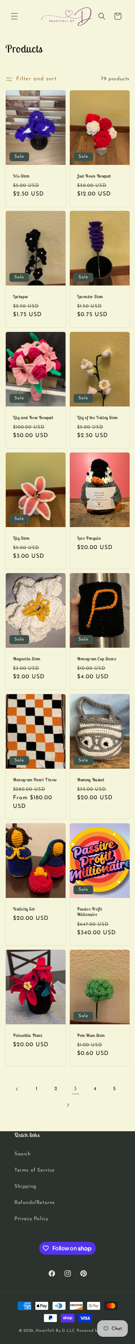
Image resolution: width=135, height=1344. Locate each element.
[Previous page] (17, 1089)
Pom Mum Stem (90, 1035)
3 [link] (75, 1089)
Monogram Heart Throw (35, 779)
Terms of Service (34, 1170)
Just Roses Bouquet (94, 175)
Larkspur (20, 296)
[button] (14, 16)
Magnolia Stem (26, 658)
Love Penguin (89, 538)
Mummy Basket (90, 779)
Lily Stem (21, 538)
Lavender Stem (90, 296)
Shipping (25, 1186)
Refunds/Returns (34, 1202)
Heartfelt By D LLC (55, 1331)
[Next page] (68, 1105)
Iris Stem (21, 175)
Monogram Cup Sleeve (96, 658)
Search (22, 1154)
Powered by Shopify (97, 1331)
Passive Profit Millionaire (89, 911)
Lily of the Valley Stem (97, 417)
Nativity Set (24, 909)
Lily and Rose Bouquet (33, 417)
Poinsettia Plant (27, 1035)
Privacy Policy (31, 1219)
